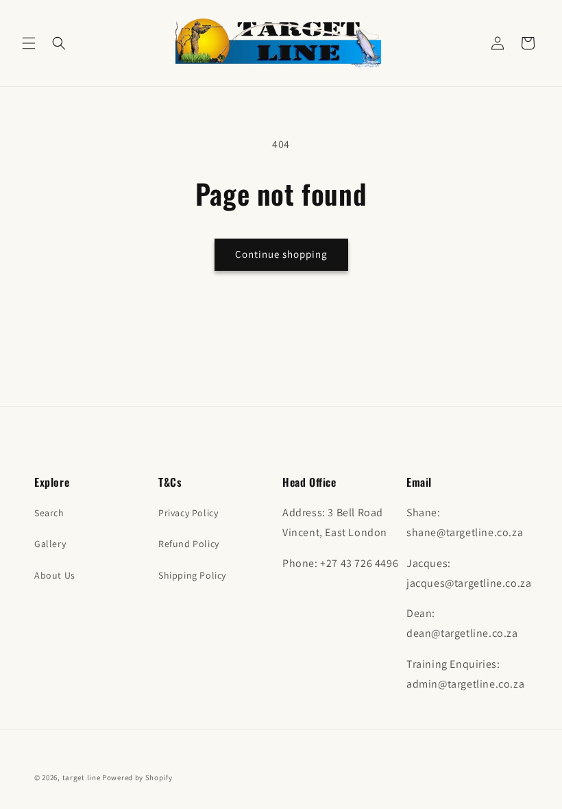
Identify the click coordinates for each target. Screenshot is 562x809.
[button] (29, 43)
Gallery (50, 544)
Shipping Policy (192, 575)
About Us (54, 575)
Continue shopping (281, 254)
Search (49, 513)
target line (81, 777)
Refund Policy (188, 544)
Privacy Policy (188, 513)
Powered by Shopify (137, 777)
